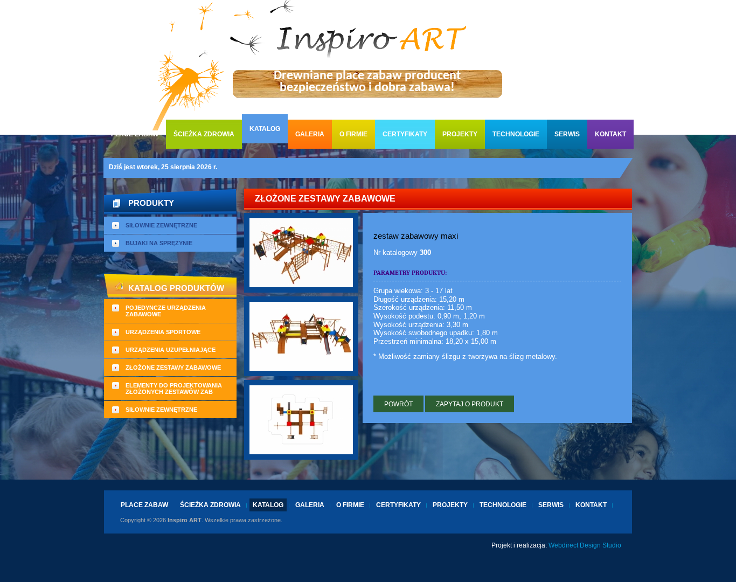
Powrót (398, 404)
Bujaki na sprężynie (159, 243)
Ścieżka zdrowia (203, 134)
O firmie (353, 134)
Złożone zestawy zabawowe (173, 367)
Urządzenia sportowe (163, 332)
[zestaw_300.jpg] (301, 252)
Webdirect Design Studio (584, 545)
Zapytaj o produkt (469, 404)
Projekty (459, 134)
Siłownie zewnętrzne (161, 225)
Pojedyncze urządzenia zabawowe (166, 310)
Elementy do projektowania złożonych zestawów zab (174, 388)
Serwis (567, 134)
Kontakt (610, 134)
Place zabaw (134, 134)
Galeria (309, 134)
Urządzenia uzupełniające (171, 350)
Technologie (515, 134)
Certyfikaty (405, 134)
